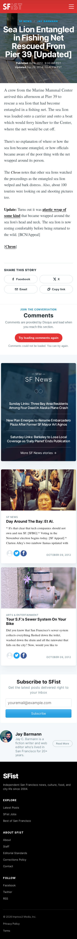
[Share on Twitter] (16, 553)
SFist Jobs (9, 814)
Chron (10, 246)
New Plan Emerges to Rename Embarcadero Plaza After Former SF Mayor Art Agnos (38, 422)
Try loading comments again (39, 337)
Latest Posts (11, 807)
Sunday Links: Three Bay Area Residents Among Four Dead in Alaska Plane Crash (38, 406)
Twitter (7, 892)
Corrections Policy (14, 859)
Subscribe (38, 713)
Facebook (9, 885)
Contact (8, 866)
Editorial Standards (15, 853)
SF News (25, 21)
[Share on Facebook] (23, 553)
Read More (62, 743)
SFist (10, 776)
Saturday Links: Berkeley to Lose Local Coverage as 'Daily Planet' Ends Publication (38, 439)
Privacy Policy (11, 923)
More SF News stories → (38, 453)
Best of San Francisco (17, 820)
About (7, 840)
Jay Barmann (47, 21)
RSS (5, 898)
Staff (6, 846)
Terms (6, 930)
